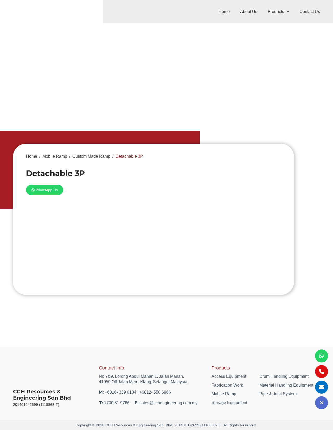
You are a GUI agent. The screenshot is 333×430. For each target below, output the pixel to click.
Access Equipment (229, 376)
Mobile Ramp (224, 394)
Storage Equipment (229, 402)
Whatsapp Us (46, 190)
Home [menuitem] (224, 11)
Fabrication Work (227, 385)
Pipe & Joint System (278, 394)
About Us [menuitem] (248, 11)
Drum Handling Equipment (284, 376)
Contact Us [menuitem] (309, 11)
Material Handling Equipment (286, 385)
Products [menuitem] (276, 11)
